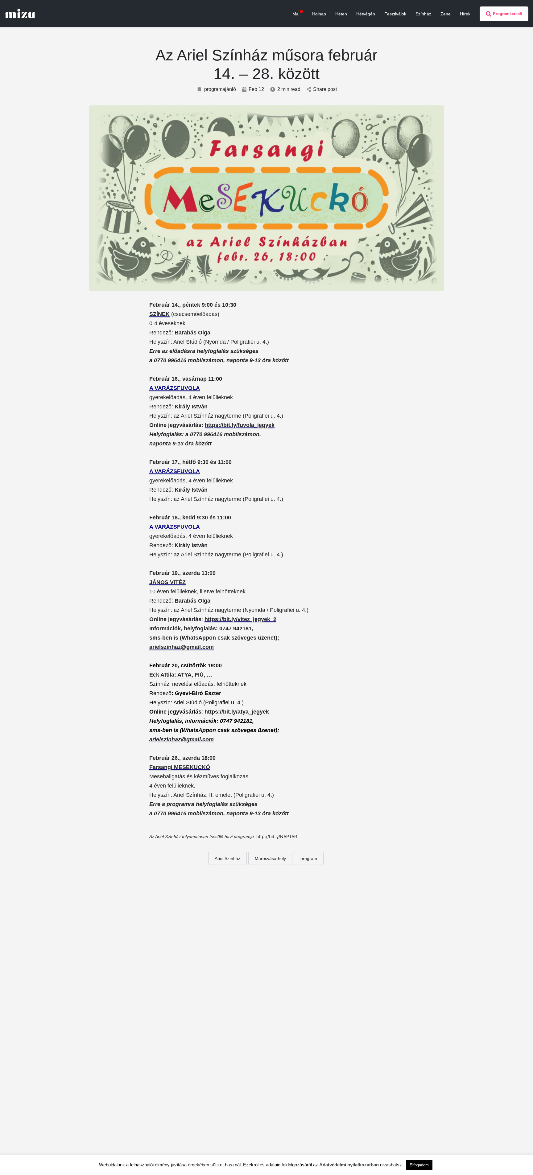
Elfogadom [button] (419, 1165)
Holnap (319, 13)
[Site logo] (21, 13)
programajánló (220, 89)
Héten (341, 13)
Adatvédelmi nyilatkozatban (349, 1164)
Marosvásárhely (270, 858)
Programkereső (507, 13)
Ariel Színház (227, 858)
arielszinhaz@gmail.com (181, 647)
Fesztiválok (395, 13)
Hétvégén (365, 13)
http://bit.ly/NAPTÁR (276, 836)
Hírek (465, 13)
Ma (295, 13)
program (308, 858)
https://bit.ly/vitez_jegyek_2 (240, 619)
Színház (423, 13)
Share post (325, 89)
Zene (445, 13)
